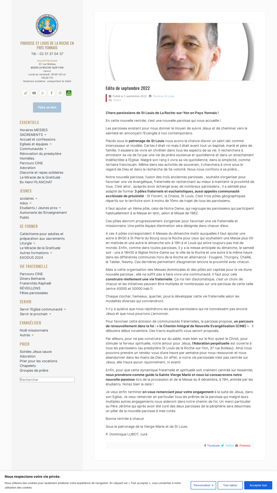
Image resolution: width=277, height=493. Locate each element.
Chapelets (28, 366)
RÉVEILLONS (30, 288)
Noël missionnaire (34, 330)
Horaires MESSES (33, 130)
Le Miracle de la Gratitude (40, 177)
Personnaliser (202, 485)
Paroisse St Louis (163, 96)
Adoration (28, 168)
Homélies (27, 158)
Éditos (117, 100)
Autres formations (34, 253)
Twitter (229, 445)
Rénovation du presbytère (40, 154)
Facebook (213, 445)
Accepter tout (258, 485)
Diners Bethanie (32, 279)
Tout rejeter (230, 485)
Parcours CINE (31, 163)
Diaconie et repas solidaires (41, 172)
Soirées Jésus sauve (36, 352)
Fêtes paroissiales (34, 293)
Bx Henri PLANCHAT (36, 182)
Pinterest (245, 445)
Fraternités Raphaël (35, 283)
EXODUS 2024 (31, 257)
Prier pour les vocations (38, 361)
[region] (138, 482)
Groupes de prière (34, 370)
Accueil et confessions (37, 139)
